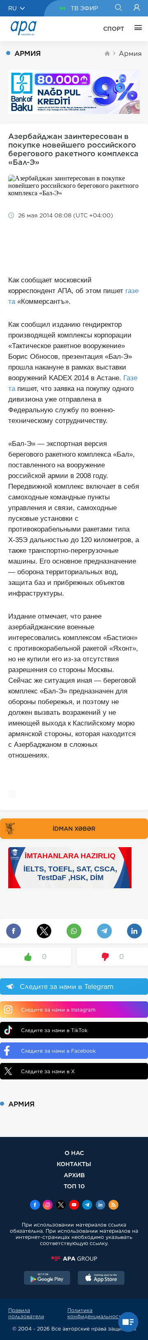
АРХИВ (74, 1174)
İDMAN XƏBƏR (74, 828)
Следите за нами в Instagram (58, 1010)
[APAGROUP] (74, 1259)
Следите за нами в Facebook (58, 1051)
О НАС (74, 1152)
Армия (130, 54)
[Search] (118, 8)
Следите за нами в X (48, 1071)
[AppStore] (101, 1279)
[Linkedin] (100, 1205)
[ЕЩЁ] (136, 29)
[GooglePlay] (47, 1279)
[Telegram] (87, 1205)
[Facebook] (35, 1205)
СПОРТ (113, 28)
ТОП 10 (74, 1186)
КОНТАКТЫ (74, 1163)
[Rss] (113, 1205)
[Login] (137, 8)
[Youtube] (74, 1205)
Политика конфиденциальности (96, 1313)
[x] (61, 1205)
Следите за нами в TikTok (54, 1030)
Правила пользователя (26, 1313)
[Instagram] (48, 1205)
